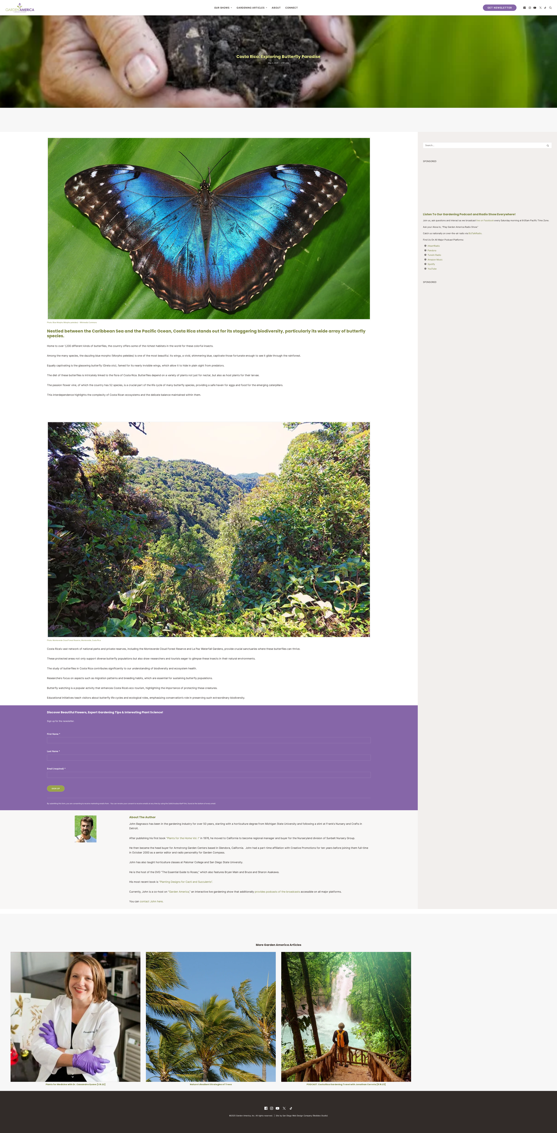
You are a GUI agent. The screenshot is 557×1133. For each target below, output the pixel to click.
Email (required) (56, 768)
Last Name (53, 751)
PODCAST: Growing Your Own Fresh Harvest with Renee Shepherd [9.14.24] (481, 1084)
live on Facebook (485, 220)
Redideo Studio (320, 1115)
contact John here (151, 901)
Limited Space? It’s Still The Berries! (210, 1084)
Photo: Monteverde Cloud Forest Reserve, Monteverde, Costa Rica (74, 640)
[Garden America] (20, 8)
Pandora (432, 250)
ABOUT (276, 7)
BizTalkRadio (475, 233)
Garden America (179, 891)
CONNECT (291, 7)
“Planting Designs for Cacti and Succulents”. (186, 881)
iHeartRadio (434, 245)
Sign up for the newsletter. (60, 721)
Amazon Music (435, 259)
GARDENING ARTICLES (250, 7)
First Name (53, 734)
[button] (525, 7)
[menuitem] (223, 7)
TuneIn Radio (434, 255)
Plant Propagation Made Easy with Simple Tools (346, 1084)
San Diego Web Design (293, 1115)
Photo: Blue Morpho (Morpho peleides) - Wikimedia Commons (72, 322)
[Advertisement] (278, 119)
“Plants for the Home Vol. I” (183, 838)
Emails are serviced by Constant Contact (232, 803)
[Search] (487, 145)
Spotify (431, 264)
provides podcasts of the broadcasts (277, 891)
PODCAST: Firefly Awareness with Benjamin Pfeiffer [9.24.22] (75, 1084)
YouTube (432, 268)
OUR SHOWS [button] (221, 7)
